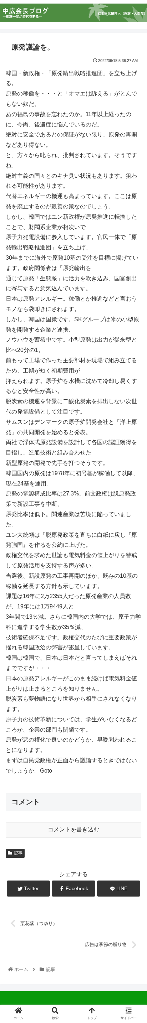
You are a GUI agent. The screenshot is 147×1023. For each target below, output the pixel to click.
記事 (18, 853)
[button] (132, 741)
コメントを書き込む (73, 829)
